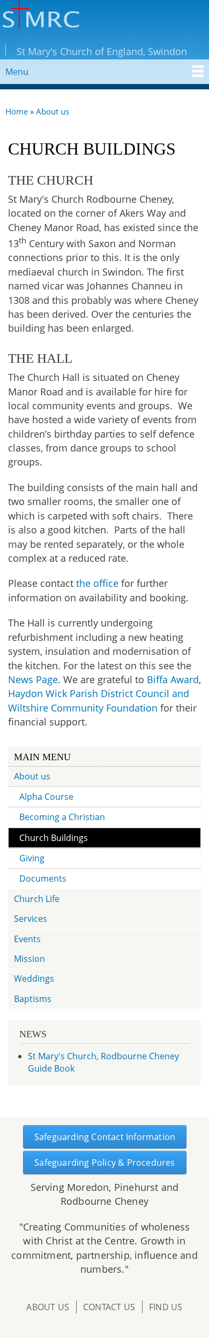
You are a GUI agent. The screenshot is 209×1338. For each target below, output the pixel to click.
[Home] (39, 15)
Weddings (34, 978)
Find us (165, 1307)
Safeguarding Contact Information (104, 1137)
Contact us (109, 1307)
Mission (29, 959)
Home (16, 111)
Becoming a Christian (62, 817)
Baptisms (32, 999)
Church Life (36, 899)
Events (27, 939)
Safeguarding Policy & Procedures (104, 1162)
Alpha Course (46, 796)
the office (97, 583)
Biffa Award (173, 679)
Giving (31, 858)
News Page (33, 679)
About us (52, 111)
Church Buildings (53, 838)
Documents (42, 878)
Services (30, 918)
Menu (16, 72)
